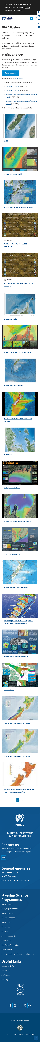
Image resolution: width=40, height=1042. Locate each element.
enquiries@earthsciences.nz (15, 880)
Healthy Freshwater (8, 918)
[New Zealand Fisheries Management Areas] (20, 192)
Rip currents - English (12, 86)
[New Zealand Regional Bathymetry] (20, 572)
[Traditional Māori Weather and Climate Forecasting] (20, 225)
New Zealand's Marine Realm (13, 385)
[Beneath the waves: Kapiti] (20, 159)
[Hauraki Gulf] (20, 440)
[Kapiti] (20, 126)
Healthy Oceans (7, 927)
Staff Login (5, 980)
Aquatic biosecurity (8, 936)
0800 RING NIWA (9, 872)
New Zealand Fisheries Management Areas (18, 207)
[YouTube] (38, 27)
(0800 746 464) (8, 876)
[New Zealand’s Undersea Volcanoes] (20, 642)
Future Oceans (6, 922)
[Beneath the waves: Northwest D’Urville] (20, 337)
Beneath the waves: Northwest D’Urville (17, 352)
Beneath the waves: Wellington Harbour (17, 521)
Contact (7, 1034)
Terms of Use (30, 1034)
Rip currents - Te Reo (12, 90)
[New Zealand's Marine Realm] (20, 371)
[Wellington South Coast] (20, 473)
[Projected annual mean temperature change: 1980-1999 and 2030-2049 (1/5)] (20, 774)
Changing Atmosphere (9, 909)
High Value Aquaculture (10, 945)
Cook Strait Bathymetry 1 (12, 554)
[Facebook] (38, 12)
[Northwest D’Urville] (20, 304)
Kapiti (6, 141)
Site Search (5, 970)
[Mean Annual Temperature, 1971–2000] (20, 708)
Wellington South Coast (12, 488)
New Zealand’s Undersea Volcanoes (16, 657)
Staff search (6, 975)
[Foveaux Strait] (20, 675)
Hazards (4, 931)
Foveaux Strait (9, 690)
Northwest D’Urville (10, 319)
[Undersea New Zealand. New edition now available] (20, 404)
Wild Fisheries (6, 950)
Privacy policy (18, 1034)
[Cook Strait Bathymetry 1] (20, 539)
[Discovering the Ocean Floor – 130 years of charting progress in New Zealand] (20, 606)
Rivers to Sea (6, 940)
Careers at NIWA (7, 966)
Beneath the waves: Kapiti (13, 174)
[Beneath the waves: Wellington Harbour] (20, 506)
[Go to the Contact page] (3, 857)
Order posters (10, 73)
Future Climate (7, 904)
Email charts (19, 78)
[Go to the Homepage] (7, 18)
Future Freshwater (8, 913)
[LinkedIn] (38, 19)
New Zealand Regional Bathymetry (16, 587)
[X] (38, 23)
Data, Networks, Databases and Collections (17, 954)
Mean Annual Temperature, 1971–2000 (17, 723)
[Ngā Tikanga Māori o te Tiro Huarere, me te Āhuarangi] (20, 265)
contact (24, 852)
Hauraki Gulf (8, 455)
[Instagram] (38, 16)
